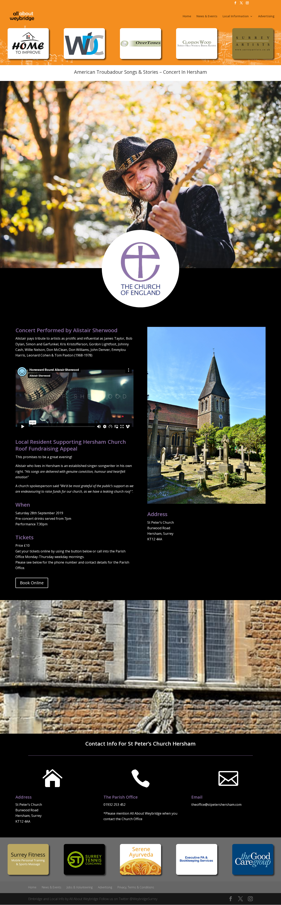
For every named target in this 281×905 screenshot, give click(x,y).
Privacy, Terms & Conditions (135, 887)
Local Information (236, 16)
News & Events (206, 16)
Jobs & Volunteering (80, 887)
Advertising (266, 16)
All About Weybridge (83, 899)
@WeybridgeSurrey (143, 899)
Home (187, 16)
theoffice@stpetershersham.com (216, 804)
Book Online (32, 583)
